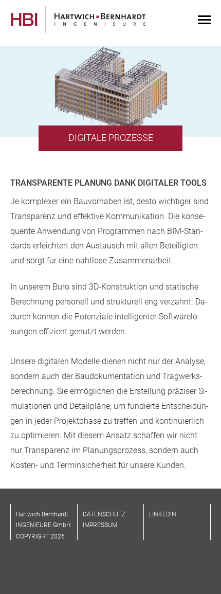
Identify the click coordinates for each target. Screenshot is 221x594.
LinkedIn (162, 514)
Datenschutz (104, 514)
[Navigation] (204, 20)
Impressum (100, 525)
